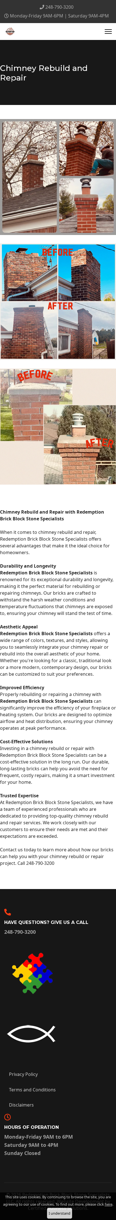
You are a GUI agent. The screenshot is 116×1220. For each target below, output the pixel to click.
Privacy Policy (23, 1074)
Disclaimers (21, 1105)
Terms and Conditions (32, 1090)
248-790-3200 (59, 7)
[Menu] (108, 31)
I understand (59, 1213)
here (108, 1204)
